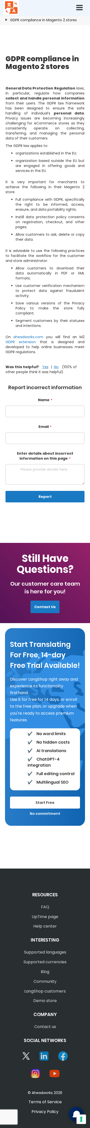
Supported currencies (45, 962)
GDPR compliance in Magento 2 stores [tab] (43, 19)
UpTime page (45, 917)
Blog (45, 972)
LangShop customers (45, 991)
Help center (45, 926)
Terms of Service (45, 1102)
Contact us (45, 1027)
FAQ (45, 907)
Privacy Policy (45, 1112)
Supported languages (45, 952)
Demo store (45, 1001)
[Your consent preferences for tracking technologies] (81, 1119)
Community (45, 981)
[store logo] (11, 7)
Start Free (45, 802)
